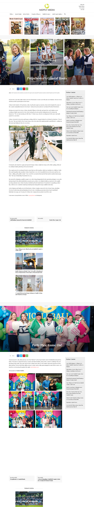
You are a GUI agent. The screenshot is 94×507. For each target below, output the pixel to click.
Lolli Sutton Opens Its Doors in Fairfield (20, 220)
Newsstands (82, 7)
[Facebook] (18, 89)
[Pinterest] (24, 89)
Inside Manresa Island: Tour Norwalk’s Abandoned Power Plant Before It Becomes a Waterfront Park (28, 271)
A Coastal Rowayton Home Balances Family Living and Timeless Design (28, 293)
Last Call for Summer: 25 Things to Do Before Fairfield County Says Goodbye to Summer (74, 98)
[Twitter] (21, 89)
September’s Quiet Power (71, 135)
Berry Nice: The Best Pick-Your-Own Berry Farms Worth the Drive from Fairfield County (74, 126)
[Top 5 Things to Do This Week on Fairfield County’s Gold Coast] (29, 239)
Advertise (82, 9)
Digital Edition (81, 6)
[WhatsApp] (27, 89)
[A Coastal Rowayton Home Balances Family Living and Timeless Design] (29, 283)
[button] (65, 14)
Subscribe (82, 4)
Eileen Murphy (44, 82)
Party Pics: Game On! (55, 220)
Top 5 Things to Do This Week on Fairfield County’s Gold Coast (29, 249)
